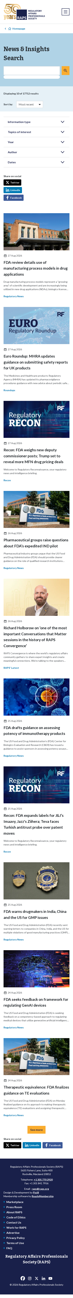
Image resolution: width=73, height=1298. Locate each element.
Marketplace (14, 1202)
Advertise (12, 1232)
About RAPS (14, 1212)
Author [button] (12, 152)
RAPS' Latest (11, 667)
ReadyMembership (43, 1196)
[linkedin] (43, 1278)
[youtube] (50, 1278)
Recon (7, 480)
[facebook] (22, 1278)
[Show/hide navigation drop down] (65, 11)
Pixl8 (36, 1192)
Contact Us (13, 1222)
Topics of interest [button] (19, 132)
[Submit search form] (65, 70)
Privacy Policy (15, 1237)
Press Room (14, 1207)
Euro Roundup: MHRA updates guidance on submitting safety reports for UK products (36, 362)
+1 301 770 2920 (43, 1179)
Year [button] (11, 142)
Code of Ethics (16, 1217)
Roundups (9, 390)
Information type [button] (19, 121)
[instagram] (29, 1278)
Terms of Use (15, 1243)
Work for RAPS (16, 1227)
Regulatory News (14, 296)
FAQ (9, 1248)
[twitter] (36, 1278)
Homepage (18, 28)
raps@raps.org (40, 1188)
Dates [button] (12, 162)
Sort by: (8, 104)
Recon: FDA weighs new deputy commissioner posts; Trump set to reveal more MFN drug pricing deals (33, 456)
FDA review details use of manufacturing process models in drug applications (36, 268)
